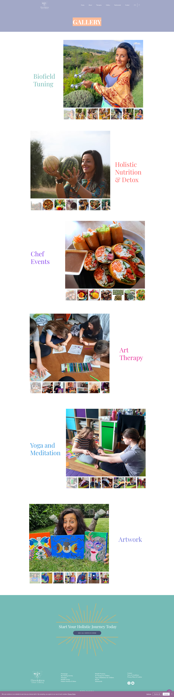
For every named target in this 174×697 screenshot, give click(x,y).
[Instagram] (128, 683)
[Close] (172, 694)
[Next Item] (140, 74)
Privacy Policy (72, 694)
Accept (166, 694)
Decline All (157, 694)
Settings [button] (148, 694)
